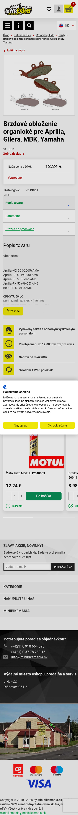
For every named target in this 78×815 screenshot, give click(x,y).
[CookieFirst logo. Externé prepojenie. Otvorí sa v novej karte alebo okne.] (4, 387)
